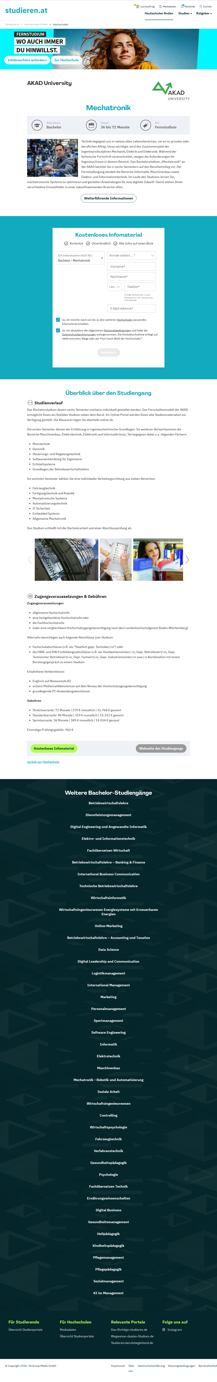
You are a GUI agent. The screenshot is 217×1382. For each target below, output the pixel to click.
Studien (184, 13)
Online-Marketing (108, 926)
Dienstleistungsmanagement (108, 815)
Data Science (108, 949)
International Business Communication (108, 874)
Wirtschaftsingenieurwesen (109, 1103)
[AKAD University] (171, 91)
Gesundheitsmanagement (108, 1222)
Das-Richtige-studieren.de (129, 1330)
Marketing (108, 997)
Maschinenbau (108, 1068)
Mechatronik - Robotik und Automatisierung (108, 1079)
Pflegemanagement (108, 1257)
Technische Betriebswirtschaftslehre (108, 886)
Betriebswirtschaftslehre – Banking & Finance (108, 862)
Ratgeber (202, 13)
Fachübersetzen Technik (108, 1186)
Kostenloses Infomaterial (54, 748)
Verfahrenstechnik (108, 1151)
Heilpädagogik (108, 1233)
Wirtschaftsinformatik (108, 897)
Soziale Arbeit (108, 1091)
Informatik (108, 1044)
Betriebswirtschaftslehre (108, 803)
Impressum (118, 1365)
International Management (108, 985)
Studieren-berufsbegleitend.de (132, 1343)
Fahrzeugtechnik (108, 1139)
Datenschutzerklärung (151, 1365)
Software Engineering (108, 1032)
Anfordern (109, 352)
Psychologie (108, 1174)
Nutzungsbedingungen (117, 330)
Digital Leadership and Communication (108, 961)
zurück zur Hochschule (43, 762)
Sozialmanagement (108, 1281)
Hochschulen (125, 319)
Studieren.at (12, 24)
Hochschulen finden (159, 13)
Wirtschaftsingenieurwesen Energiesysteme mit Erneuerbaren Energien (108, 911)
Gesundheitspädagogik (108, 1162)
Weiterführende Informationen (108, 198)
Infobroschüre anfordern (27, 60)
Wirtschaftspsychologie (108, 1127)
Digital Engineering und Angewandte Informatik (108, 826)
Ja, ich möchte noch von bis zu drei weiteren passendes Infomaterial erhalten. (104, 321)
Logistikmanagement (108, 973)
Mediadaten (68, 1330)
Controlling (108, 1115)
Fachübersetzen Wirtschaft (108, 850)
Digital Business (108, 1210)
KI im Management (108, 1293)
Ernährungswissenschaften (108, 1198)
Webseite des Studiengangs (161, 748)
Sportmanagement (108, 1020)
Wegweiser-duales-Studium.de (132, 1336)
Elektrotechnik (108, 1056)
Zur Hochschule (66, 60)
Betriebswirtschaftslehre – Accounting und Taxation (108, 937)
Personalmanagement (108, 1008)
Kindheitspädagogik (108, 1245)
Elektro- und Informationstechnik (108, 838)
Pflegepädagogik (108, 1269)
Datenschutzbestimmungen (79, 334)
